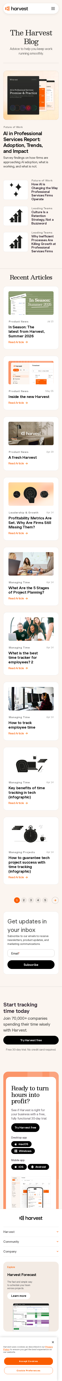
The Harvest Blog (31, 36)
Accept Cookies (28, 1361)
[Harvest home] (16, 8)
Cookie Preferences (29, 1370)
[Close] (53, 1342)
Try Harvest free (31, 1040)
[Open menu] (53, 8)
